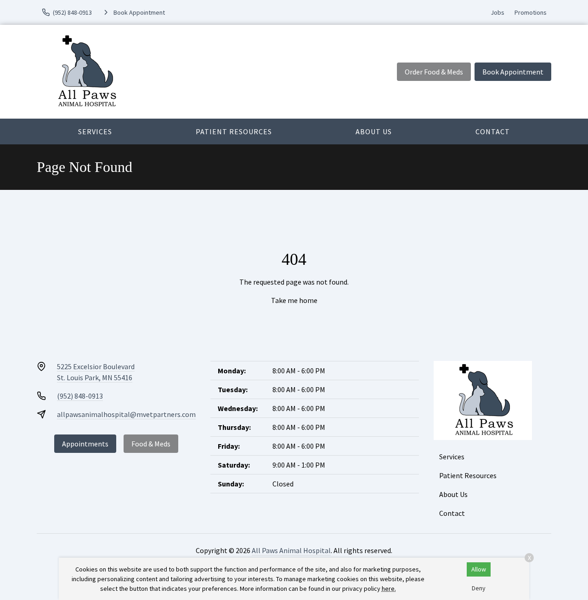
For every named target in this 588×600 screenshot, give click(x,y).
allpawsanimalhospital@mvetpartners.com (126, 414)
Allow (478, 569)
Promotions (530, 12)
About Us (374, 131)
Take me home (294, 300)
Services (95, 131)
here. (389, 588)
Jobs (497, 12)
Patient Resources (234, 131)
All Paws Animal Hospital (291, 550)
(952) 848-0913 (80, 395)
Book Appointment (512, 71)
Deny (479, 588)
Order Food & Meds (434, 71)
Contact (492, 131)
